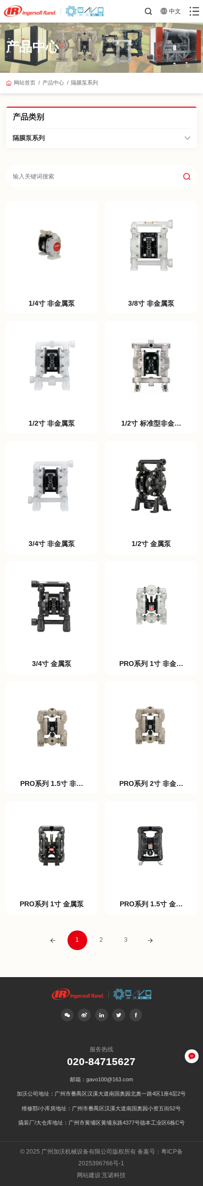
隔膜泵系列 (84, 83)
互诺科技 (114, 1175)
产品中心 (53, 83)
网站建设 (89, 1175)
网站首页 (24, 83)
